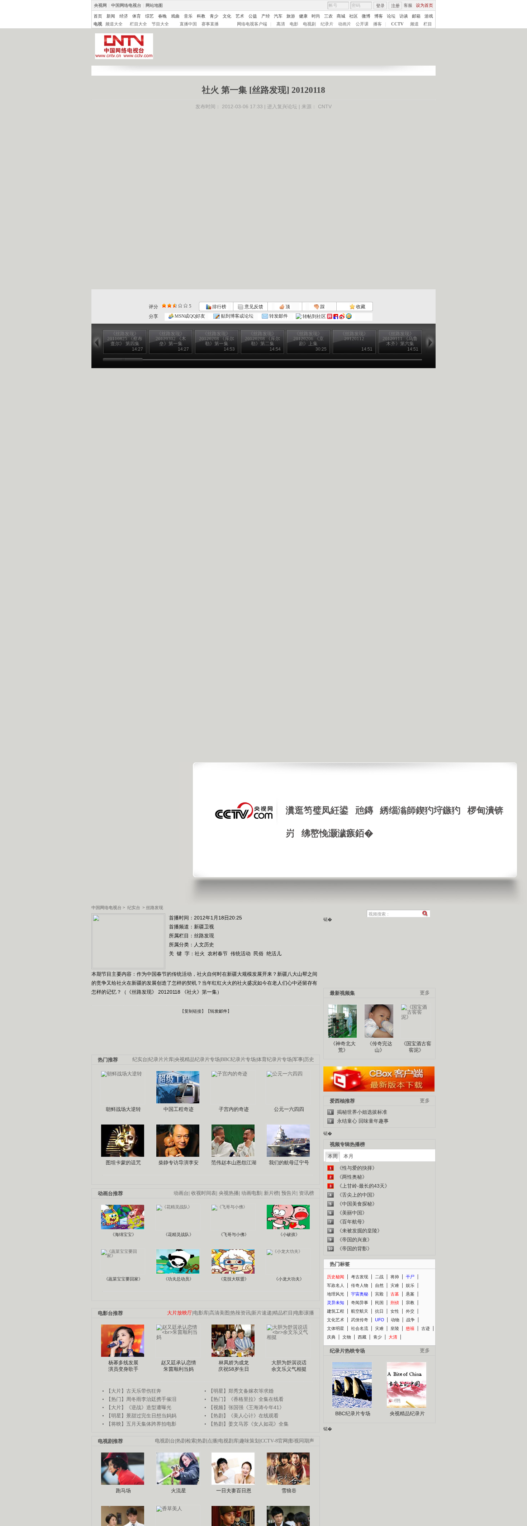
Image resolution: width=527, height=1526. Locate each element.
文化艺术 (335, 1319)
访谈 (403, 16)
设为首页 (424, 5)
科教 (201, 16)
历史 (309, 1059)
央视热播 (229, 1193)
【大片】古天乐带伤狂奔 (133, 1391)
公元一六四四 (289, 1109)
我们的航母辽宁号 (289, 1162)
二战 (379, 1276)
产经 (265, 16)
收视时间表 (203, 1193)
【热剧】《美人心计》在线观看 (243, 1415)
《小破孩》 (289, 1234)
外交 (410, 1311)
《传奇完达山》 (379, 1047)
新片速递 (262, 1313)
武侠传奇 (359, 1319)
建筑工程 (335, 1311)
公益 (252, 16)
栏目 (427, 24)
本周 (333, 1156)
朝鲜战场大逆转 (123, 1109)
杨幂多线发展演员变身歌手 (123, 1366)
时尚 (316, 16)
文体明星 (335, 1328)
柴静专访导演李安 (178, 1162)
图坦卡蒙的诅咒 (123, 1162)
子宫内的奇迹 (234, 1109)
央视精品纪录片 (407, 1413)
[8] (180, 306)
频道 (414, 24)
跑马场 (123, 1490)
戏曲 (175, 16)
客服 (408, 5)
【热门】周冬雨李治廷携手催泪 (141, 1399)
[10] (185, 306)
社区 (353, 16)
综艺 (149, 16)
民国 (379, 1302)
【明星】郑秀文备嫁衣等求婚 (241, 1391)
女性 (394, 1311)
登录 (380, 5)
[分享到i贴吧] (335, 316)
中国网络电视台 (126, 5)
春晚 (162, 16)
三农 (328, 16)
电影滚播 (304, 1313)
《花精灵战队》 (178, 1234)
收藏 (360, 306)
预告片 (288, 1193)
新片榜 (271, 1193)
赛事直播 (210, 24)
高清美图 (219, 1313)
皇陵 (394, 1328)
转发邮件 (278, 316)
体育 (136, 16)
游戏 (428, 16)
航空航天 (359, 1311)
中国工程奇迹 (178, 1109)
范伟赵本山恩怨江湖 (233, 1162)
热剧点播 (207, 1441)
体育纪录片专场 (274, 1059)
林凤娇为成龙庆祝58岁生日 (233, 1366)
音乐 (188, 16)
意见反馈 (253, 306)
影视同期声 (301, 1441)
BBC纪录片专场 (238, 1059)
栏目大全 (138, 24)
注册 (395, 5)
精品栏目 (283, 1313)
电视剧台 (165, 1441)
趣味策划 (249, 1441)
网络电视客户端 (252, 24)
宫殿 (379, 1294)
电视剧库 (228, 1441)
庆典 (331, 1337)
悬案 (410, 1294)
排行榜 (218, 306)
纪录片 (327, 24)
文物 (346, 1337)
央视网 (100, 5)
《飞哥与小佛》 (234, 1234)
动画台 (181, 1193)
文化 (227, 16)
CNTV (325, 106)
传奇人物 (359, 1285)
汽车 (278, 16)
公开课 (362, 24)
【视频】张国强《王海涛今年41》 (246, 1407)
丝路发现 (154, 907)
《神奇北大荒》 (343, 1047)
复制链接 (192, 1011)
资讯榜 (306, 1193)
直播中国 (188, 24)
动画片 (344, 24)
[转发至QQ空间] (349, 316)
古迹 (425, 1328)
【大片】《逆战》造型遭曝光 (138, 1407)
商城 (341, 16)
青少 (214, 16)
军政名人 (335, 1285)
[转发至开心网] (329, 316)
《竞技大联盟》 (234, 1279)
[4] (169, 306)
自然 (379, 1285)
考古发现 (359, 1276)
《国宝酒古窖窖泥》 (416, 1047)
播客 (377, 24)
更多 (425, 992)
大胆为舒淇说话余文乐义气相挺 (289, 1366)
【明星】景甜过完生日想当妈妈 (141, 1415)
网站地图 (154, 5)
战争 (410, 1319)
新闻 (110, 16)
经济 (123, 16)
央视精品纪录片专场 (197, 1059)
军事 (298, 1059)
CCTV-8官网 (274, 1441)
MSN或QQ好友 (189, 316)
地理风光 (335, 1294)
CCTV (397, 24)
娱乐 (410, 1285)
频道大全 (114, 24)
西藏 (362, 1337)
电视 (98, 24)
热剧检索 (186, 1441)
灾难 (394, 1285)
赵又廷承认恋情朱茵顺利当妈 (178, 1366)
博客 (378, 16)
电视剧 (309, 24)
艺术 (240, 16)
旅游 (290, 16)
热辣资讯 (241, 1313)
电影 (294, 24)
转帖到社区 (314, 316)
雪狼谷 (288, 1490)
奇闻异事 (359, 1302)
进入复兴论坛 (282, 106)
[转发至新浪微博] (342, 316)
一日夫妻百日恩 (233, 1490)
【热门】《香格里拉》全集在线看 (246, 1399)
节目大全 (160, 24)
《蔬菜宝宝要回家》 (123, 1279)
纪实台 (133, 907)
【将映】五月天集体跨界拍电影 (141, 1424)
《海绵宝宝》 (123, 1234)
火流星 (178, 1490)
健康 (303, 16)
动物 (395, 1319)
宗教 (410, 1302)
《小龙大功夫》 (289, 1279)
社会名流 (359, 1328)
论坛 (391, 16)
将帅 (394, 1276)
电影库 (200, 1313)
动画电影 (251, 1193)
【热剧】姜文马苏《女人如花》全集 (248, 1424)
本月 (348, 1156)
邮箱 (416, 16)
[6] (174, 306)
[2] (164, 306)
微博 (366, 16)
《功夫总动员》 (178, 1279)
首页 (98, 16)
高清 (280, 24)
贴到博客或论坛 (236, 316)
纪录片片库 (161, 1059)
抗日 (379, 1311)
